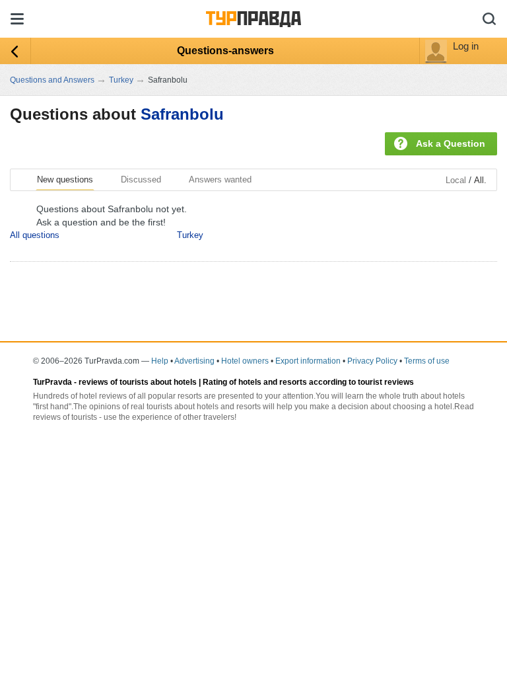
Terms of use (427, 361)
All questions (34, 235)
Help (159, 361)
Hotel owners (245, 361)
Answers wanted (220, 179)
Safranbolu (182, 114)
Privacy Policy (372, 361)
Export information (308, 361)
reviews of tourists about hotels (138, 382)
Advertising (194, 361)
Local (456, 180)
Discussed (141, 179)
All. (480, 180)
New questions (65, 179)
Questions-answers (225, 50)
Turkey (190, 235)
